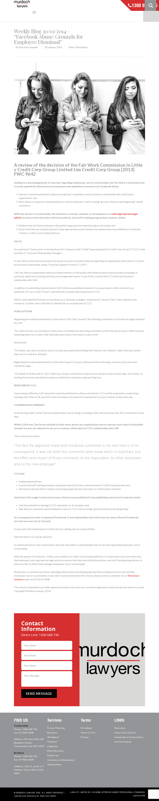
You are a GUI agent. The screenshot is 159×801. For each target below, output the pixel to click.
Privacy (85, 737)
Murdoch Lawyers (28, 47)
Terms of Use (88, 732)
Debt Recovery (55, 750)
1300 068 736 (144, 5)
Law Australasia (123, 741)
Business (52, 732)
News (71, 47)
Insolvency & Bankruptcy (61, 760)
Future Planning (56, 728)
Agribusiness (54, 764)
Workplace (82, 47)
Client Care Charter (125, 732)
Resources (120, 728)
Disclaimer (86, 728)
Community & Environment (128, 737)
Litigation (52, 746)
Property (52, 741)
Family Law (53, 755)
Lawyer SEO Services (25, 796)
